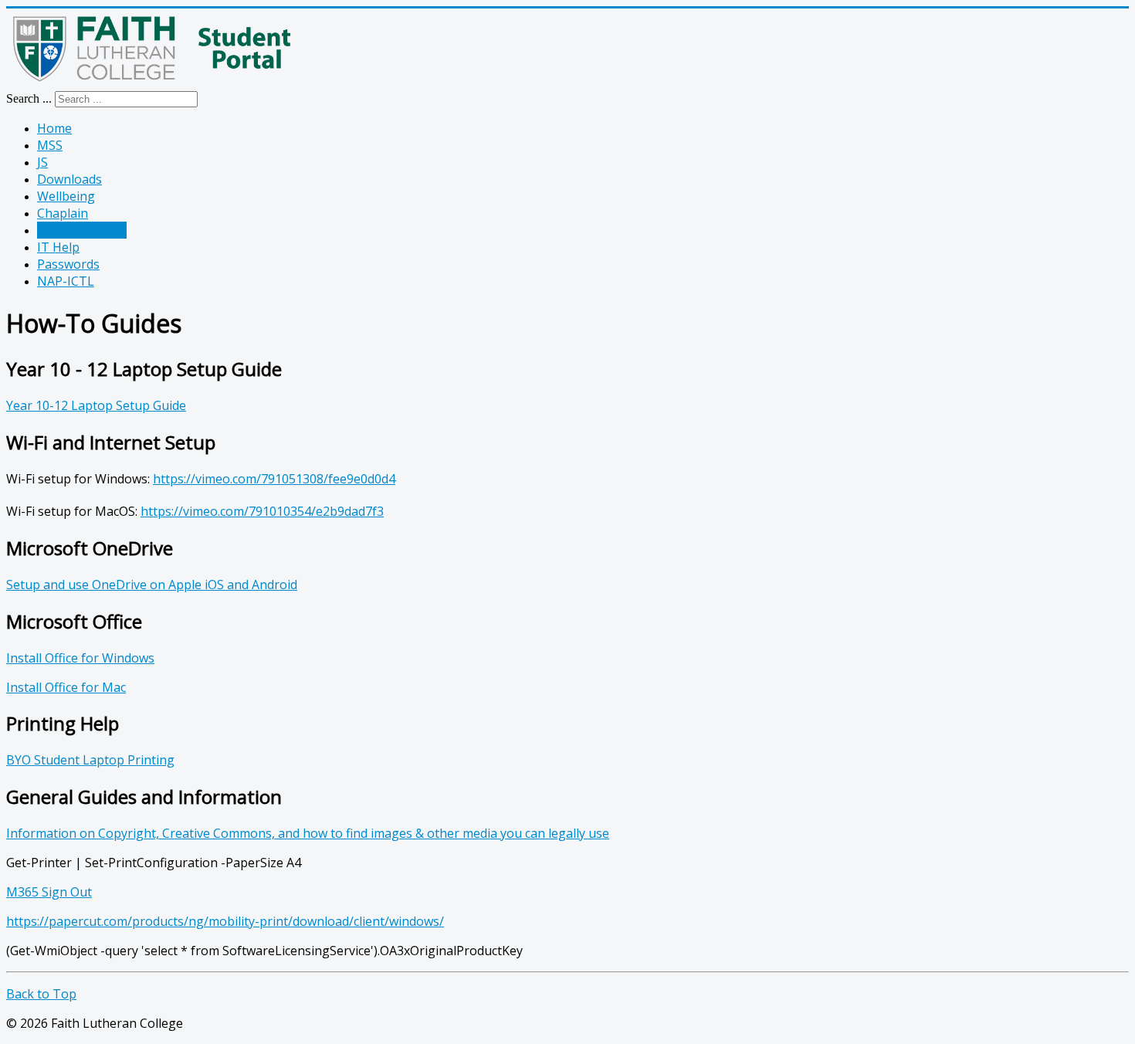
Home (54, 128)
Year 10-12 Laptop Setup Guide (96, 405)
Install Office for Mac (66, 687)
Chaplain (62, 213)
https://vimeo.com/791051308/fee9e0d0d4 (274, 478)
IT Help (58, 247)
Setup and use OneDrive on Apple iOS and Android (151, 584)
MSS (50, 145)
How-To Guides (82, 230)
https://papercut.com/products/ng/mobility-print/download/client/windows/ (225, 921)
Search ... (29, 98)
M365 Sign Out (49, 891)
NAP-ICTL (65, 281)
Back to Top (41, 993)
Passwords (68, 264)
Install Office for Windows (80, 657)
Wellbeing (66, 196)
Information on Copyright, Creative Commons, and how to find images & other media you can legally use (307, 833)
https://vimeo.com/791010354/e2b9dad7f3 (262, 511)
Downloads (69, 179)
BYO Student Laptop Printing (90, 759)
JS (42, 162)
